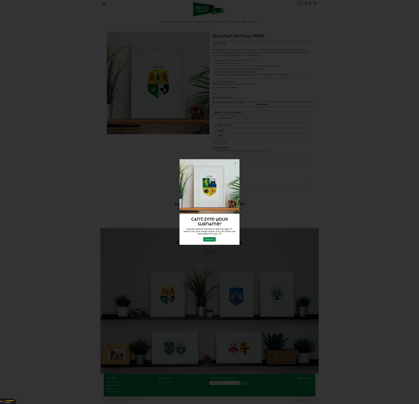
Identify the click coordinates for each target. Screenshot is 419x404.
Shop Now (209, 239)
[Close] (235, 163)
